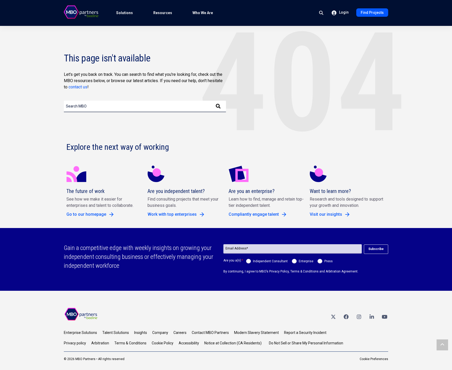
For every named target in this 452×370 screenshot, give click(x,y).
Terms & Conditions (304, 271)
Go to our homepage (86, 214)
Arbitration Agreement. (342, 271)
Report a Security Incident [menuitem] (305, 333)
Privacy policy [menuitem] (75, 343)
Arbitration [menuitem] (100, 343)
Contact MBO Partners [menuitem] (210, 333)
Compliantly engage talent (254, 214)
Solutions (124, 13)
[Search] (218, 106)
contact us (78, 86)
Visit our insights (326, 214)
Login (343, 12)
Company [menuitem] (160, 333)
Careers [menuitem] (180, 333)
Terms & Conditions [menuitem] (130, 343)
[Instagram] (359, 316)
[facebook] (346, 316)
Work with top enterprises (172, 214)
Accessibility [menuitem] (189, 343)
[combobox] (145, 106)
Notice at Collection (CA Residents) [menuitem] (233, 343)
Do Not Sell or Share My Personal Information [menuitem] (306, 343)
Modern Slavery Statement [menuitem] (256, 333)
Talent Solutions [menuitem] (115, 333)
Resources (162, 13)
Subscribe (376, 249)
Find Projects (372, 12)
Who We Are (203, 13)
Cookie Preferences (374, 359)
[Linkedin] (371, 316)
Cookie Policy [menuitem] (162, 343)
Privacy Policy (279, 271)
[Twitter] (333, 316)
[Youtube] (384, 316)
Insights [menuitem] (140, 333)
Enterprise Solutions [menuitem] (80, 333)
